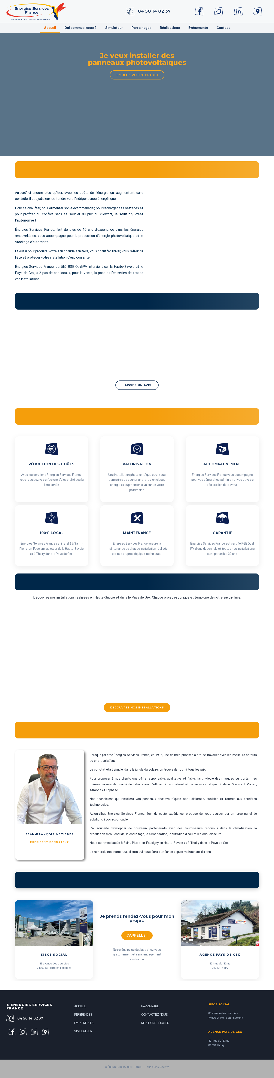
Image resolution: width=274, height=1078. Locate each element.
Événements (198, 28)
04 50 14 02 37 (154, 11)
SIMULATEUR (83, 1031)
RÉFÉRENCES (83, 1014)
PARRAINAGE (150, 1006)
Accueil (50, 28)
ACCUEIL (80, 1006)
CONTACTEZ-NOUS (154, 1014)
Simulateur (114, 28)
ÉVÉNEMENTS (84, 1023)
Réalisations (170, 28)
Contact (223, 28)
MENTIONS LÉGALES (155, 1023)
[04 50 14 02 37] (130, 11)
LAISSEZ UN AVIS (137, 385)
